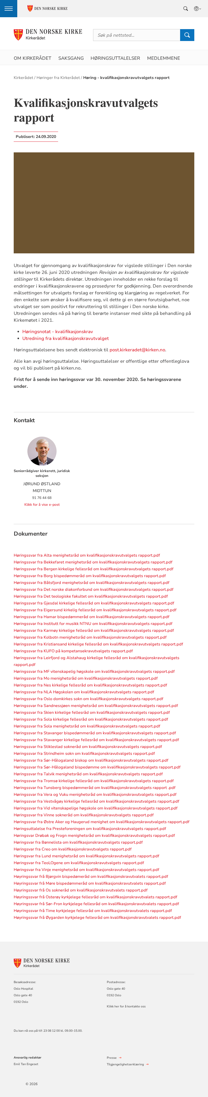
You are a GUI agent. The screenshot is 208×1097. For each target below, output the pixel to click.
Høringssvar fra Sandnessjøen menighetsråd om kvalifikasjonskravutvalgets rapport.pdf (96, 705)
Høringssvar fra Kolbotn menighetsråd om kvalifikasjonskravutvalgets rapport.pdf (90, 637)
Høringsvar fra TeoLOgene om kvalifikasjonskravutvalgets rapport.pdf (79, 863)
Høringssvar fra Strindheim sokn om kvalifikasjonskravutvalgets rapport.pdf (84, 753)
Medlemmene (163, 58)
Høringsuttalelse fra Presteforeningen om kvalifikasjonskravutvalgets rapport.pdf (90, 828)
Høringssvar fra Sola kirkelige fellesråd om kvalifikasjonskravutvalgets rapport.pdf (91, 719)
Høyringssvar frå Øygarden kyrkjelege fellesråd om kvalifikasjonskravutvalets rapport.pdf (97, 917)
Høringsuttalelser (115, 58)
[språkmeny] (198, 8)
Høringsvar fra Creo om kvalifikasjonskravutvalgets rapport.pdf (73, 849)
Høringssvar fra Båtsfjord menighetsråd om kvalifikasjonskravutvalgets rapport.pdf (91, 582)
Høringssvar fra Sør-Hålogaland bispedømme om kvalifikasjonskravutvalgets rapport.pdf (97, 767)
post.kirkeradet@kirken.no (137, 350)
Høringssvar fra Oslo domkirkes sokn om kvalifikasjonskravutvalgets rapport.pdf (88, 699)
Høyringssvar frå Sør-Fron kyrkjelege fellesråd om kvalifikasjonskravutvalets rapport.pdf (96, 904)
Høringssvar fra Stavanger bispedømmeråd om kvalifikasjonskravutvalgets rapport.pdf (95, 733)
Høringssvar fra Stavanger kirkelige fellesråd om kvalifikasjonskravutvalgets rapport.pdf (96, 740)
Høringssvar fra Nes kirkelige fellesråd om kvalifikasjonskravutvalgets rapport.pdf (90, 685)
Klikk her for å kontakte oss (126, 1006)
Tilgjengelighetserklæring (125, 1064)
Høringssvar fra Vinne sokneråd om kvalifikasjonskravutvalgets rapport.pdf (84, 815)
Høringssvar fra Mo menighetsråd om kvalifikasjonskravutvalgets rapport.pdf (86, 678)
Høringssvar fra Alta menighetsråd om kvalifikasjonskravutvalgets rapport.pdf (87, 555)
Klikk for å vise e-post (42, 504)
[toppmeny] (8, 8)
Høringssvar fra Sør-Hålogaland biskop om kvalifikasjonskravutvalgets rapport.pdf (91, 760)
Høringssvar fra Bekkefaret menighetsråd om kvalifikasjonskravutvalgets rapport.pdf (93, 562)
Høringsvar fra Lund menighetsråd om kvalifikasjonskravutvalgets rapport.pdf (86, 856)
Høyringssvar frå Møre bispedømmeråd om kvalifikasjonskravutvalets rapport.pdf (90, 883)
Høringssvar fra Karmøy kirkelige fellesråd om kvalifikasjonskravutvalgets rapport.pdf (94, 630)
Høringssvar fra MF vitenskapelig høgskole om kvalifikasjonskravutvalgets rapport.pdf (94, 671)
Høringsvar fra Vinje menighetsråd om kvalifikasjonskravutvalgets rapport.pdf (86, 869)
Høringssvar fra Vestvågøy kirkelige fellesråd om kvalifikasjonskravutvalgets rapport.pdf (96, 801)
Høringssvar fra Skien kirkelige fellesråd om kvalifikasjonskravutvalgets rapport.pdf (92, 712)
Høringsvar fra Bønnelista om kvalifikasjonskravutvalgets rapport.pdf (78, 842)
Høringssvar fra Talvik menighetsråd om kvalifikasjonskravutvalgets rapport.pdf (88, 774)
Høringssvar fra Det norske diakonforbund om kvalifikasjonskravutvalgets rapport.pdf (94, 589)
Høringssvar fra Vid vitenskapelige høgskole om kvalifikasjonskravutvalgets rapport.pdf (96, 808)
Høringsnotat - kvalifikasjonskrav (57, 332)
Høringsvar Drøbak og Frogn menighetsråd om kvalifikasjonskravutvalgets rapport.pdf (94, 835)
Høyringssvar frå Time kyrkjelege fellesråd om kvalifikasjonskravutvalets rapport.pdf (93, 910)
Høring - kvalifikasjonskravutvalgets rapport (126, 77)
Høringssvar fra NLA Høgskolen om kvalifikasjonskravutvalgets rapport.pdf (84, 692)
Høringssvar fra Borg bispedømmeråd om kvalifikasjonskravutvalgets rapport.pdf (90, 576)
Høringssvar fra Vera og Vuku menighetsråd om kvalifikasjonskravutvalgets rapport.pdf (95, 794)
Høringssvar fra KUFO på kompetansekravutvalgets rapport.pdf (73, 651)
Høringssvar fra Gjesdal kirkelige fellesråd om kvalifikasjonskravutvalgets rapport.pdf (94, 603)
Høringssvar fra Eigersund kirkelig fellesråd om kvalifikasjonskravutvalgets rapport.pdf (95, 610)
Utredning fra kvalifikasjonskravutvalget (65, 338)
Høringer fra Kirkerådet (58, 77)
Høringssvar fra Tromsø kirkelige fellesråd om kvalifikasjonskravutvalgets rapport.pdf (94, 781)
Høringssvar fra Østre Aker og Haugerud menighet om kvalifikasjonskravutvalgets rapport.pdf (101, 822)
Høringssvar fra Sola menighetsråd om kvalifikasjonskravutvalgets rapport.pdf (87, 726)
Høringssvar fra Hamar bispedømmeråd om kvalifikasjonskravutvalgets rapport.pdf (91, 617)
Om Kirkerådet (32, 58)
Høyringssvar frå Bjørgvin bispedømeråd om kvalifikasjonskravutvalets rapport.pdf (91, 876)
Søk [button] (187, 35)
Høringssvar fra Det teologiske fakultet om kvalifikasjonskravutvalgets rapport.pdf (91, 596)
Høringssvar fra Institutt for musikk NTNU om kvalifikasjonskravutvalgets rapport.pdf (93, 623)
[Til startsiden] (48, 35)
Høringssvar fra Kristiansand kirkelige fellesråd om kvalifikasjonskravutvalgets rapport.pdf (98, 644)
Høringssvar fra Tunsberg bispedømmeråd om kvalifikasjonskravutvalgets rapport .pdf (95, 787)
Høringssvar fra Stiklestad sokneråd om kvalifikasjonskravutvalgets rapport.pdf (88, 746)
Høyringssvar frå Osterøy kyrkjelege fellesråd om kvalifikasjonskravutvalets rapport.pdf (95, 897)
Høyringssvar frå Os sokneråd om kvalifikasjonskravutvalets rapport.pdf (81, 890)
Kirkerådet (23, 77)
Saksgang (71, 58)
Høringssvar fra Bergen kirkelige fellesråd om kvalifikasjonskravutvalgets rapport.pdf (94, 569)
